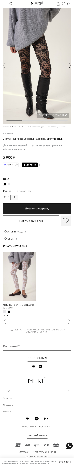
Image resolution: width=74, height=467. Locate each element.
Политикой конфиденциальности (39, 463)
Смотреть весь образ (53, 115)
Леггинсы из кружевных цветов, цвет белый (18, 306)
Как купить (7, 398)
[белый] (9, 184)
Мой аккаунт (8, 405)
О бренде (6, 391)
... (25, 127)
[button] (4, 65)
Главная (6, 127)
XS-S (6, 197)
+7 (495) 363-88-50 (29, 426)
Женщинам (16, 127)
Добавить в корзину (37, 209)
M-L (15, 197)
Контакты (7, 411)
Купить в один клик (31, 221)
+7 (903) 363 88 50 (45, 426)
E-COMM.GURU (42, 457)
